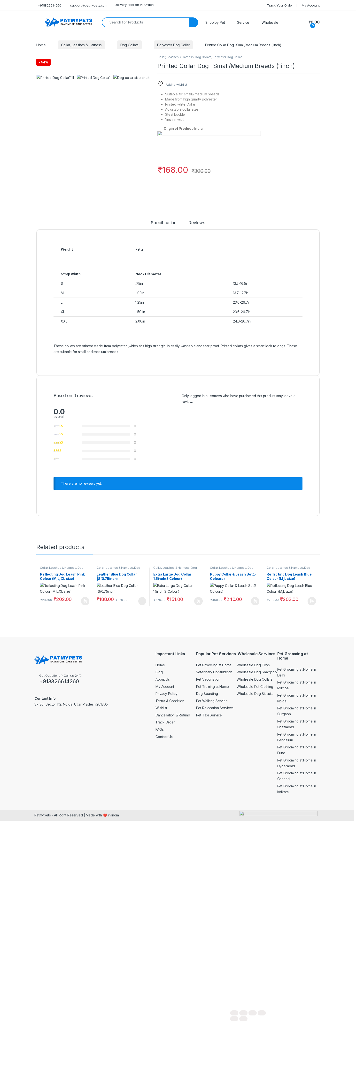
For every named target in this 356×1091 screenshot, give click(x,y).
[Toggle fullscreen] (243, 1012)
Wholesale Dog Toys (253, 665)
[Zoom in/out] (234, 1012)
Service (243, 22)
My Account (311, 5)
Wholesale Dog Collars (254, 679)
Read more (85, 601)
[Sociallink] (36, 714)
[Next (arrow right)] (243, 1018)
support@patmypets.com (88, 5)
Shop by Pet (215, 22)
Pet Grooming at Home (214, 665)
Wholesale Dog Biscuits (255, 693)
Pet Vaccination (208, 679)
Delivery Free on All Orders (135, 5)
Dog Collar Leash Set (232, 569)
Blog (159, 672)
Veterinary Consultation (214, 672)
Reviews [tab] (196, 223)
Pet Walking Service (212, 701)
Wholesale (270, 22)
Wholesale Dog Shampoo (257, 672)
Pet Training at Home (212, 686)
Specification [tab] (164, 223)
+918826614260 (49, 5)
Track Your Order (280, 5)
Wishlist (161, 708)
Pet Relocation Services (215, 708)
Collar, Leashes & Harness (81, 45)
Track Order (165, 722)
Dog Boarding (207, 693)
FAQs (159, 729)
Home (41, 45)
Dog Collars (129, 45)
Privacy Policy (166, 693)
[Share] (252, 1012)
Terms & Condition (169, 701)
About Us (162, 679)
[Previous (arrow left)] (234, 1018)
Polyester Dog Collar (173, 45)
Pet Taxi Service (209, 715)
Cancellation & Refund (172, 715)
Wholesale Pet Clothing (255, 686)
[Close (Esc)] (262, 1012)
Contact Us (164, 737)
